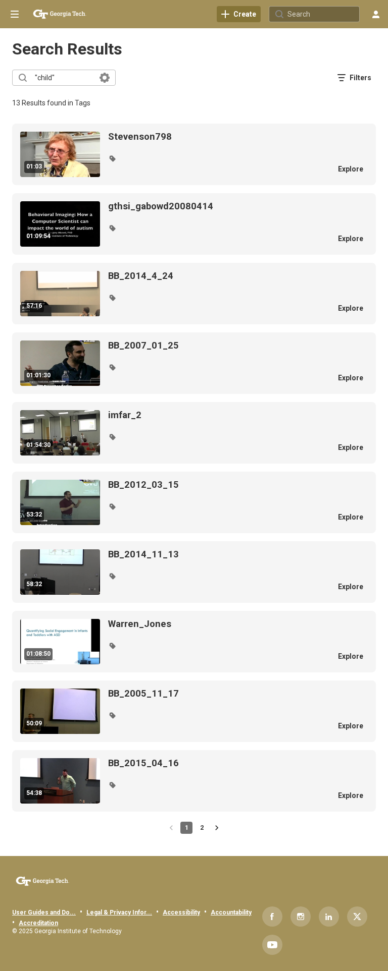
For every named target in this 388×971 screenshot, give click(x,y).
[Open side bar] (14, 14)
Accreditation (38, 923)
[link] (239, 14)
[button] (112, 158)
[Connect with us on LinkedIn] (329, 916)
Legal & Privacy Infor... (119, 912)
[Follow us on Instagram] (300, 916)
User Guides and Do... (44, 912)
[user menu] (376, 14)
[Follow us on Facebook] (272, 916)
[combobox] (63, 78)
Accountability (231, 912)
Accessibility (181, 912)
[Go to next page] (217, 828)
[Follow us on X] (357, 916)
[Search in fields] (104, 78)
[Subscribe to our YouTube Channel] (272, 945)
